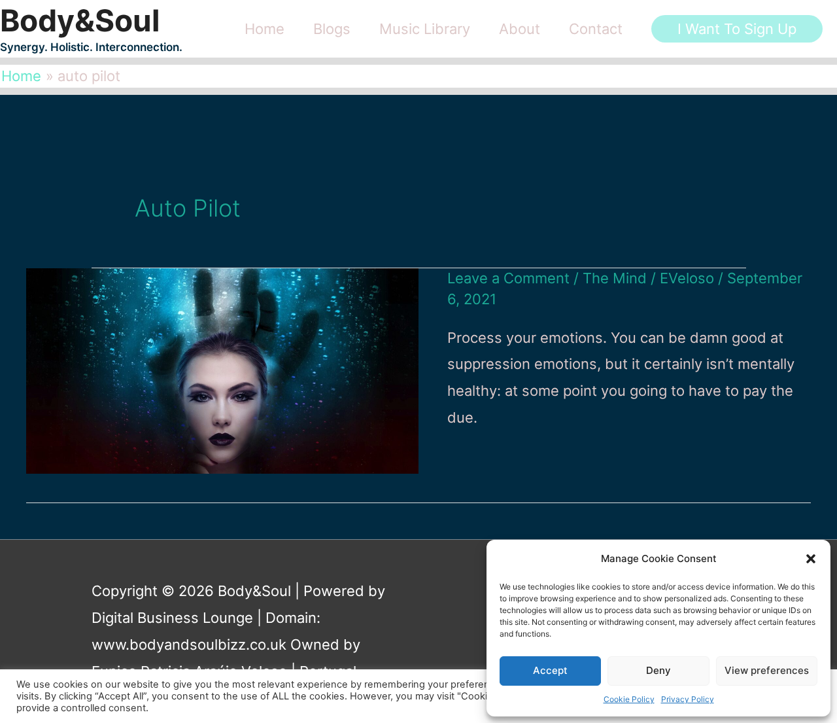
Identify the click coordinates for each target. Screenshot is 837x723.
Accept (550, 670)
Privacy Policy (687, 699)
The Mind (615, 278)
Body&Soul (80, 20)
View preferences (767, 670)
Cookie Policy (629, 699)
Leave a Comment (508, 278)
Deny (658, 670)
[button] (810, 558)
